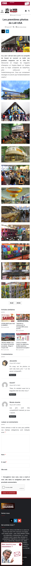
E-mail (4, 462)
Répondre (12, 375)
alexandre (13, 361)
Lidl (12, 303)
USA (19, 303)
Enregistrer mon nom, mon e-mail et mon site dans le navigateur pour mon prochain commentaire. (15, 479)
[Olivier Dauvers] (11, 10)
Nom (3, 454)
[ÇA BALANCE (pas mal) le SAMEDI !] (8, 318)
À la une (18, 15)
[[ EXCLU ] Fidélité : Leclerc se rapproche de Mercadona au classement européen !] (23, 337)
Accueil (13, 15)
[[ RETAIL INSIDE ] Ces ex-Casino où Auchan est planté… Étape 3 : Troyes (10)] (8, 337)
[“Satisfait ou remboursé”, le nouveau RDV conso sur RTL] (23, 318)
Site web (4, 469)
